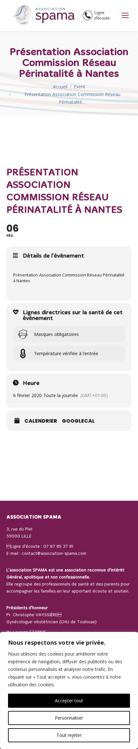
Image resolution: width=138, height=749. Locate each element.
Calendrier (40, 421)
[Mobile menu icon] (125, 15)
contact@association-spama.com (54, 554)
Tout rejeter (69, 735)
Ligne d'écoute (102, 15)
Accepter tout (69, 700)
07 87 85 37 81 (58, 547)
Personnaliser (69, 718)
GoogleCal (78, 421)
